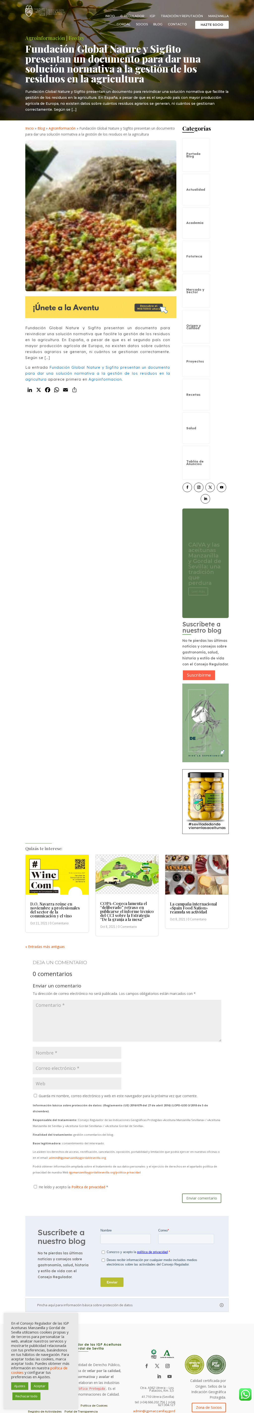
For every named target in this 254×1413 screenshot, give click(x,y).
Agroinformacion (105, 379)
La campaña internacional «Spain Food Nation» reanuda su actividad (193, 907)
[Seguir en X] (210, 487)
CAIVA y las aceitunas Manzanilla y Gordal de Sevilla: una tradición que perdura (204, 558)
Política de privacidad (88, 1187)
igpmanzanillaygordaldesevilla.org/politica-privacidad (105, 1172)
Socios (142, 24)
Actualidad (195, 189)
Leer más (198, 586)
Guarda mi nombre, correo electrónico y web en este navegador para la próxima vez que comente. (118, 1095)
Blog (157, 24)
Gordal (123, 24)
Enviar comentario (201, 1198)
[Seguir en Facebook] (187, 487)
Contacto (177, 24)
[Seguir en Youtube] (221, 487)
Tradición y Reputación (182, 16)
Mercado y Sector (195, 291)
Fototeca (194, 256)
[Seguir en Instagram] (198, 487)
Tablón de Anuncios (195, 462)
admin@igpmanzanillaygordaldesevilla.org (77, 1157)
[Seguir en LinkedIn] (205, 499)
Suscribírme (199, 675)
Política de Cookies (94, 1405)
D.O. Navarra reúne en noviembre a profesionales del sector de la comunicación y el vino (55, 909)
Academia (194, 223)
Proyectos (195, 361)
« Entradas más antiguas (45, 946)
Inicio (110, 16)
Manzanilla (218, 16)
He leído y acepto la (73, 1187)
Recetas (193, 395)
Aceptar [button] (39, 1386)
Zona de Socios (209, 1407)
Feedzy (76, 38)
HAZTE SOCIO (212, 25)
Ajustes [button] (19, 1386)
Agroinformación (45, 38)
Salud (191, 428)
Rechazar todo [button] (26, 1396)
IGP (152, 16)
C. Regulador (132, 16)
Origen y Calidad (193, 327)
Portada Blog (193, 155)
